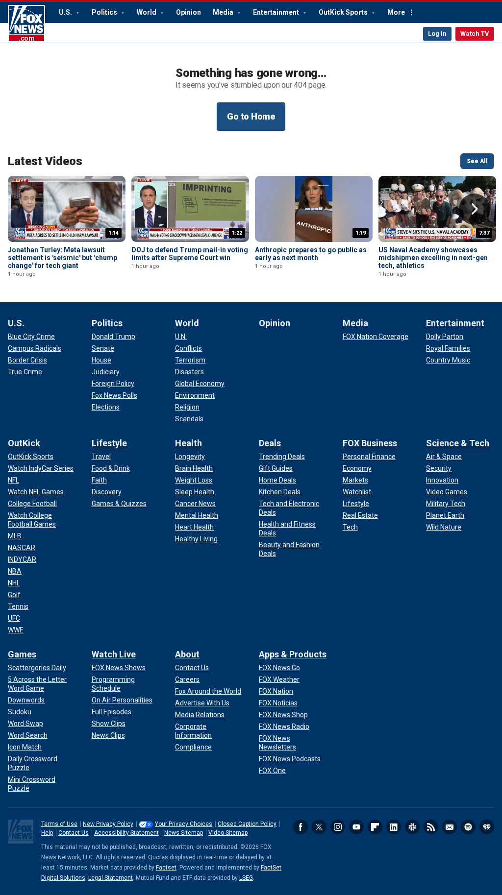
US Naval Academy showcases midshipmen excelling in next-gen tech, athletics (433, 257)
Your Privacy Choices (183, 824)
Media (224, 12)
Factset (166, 867)
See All (477, 161)
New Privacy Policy (108, 824)
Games (22, 654)
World (147, 12)
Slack (412, 827)
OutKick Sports (344, 12)
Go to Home (251, 116)
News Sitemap (183, 832)
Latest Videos (45, 161)
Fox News (26, 23)
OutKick (24, 443)
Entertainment (277, 12)
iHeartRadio (486, 827)
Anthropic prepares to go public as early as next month (311, 254)
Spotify (468, 827)
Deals (270, 443)
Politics (105, 12)
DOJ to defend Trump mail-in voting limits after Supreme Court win (189, 254)
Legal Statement (110, 877)
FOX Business (370, 443)
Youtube (356, 827)
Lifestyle (109, 443)
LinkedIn (393, 827)
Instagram (337, 827)
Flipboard (375, 827)
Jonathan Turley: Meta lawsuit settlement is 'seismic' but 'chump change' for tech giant (62, 257)
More (396, 12)
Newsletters (449, 827)
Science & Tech (457, 443)
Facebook (300, 827)
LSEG (246, 877)
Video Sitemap (228, 832)
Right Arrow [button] (474, 209)
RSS (431, 827)
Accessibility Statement (126, 832)
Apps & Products (292, 654)
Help (47, 832)
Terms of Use (59, 824)
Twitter (319, 827)
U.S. (66, 12)
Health (188, 443)
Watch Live (114, 654)
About (187, 654)
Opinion (188, 12)
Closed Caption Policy (247, 824)
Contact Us (73, 832)
